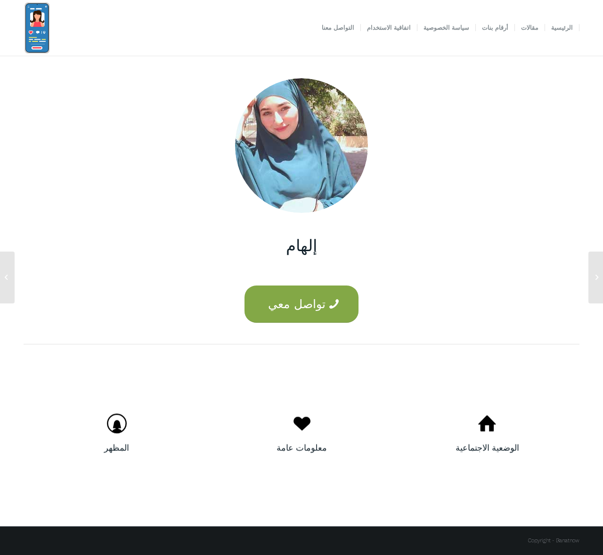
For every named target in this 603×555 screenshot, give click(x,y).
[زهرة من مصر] (595, 277)
